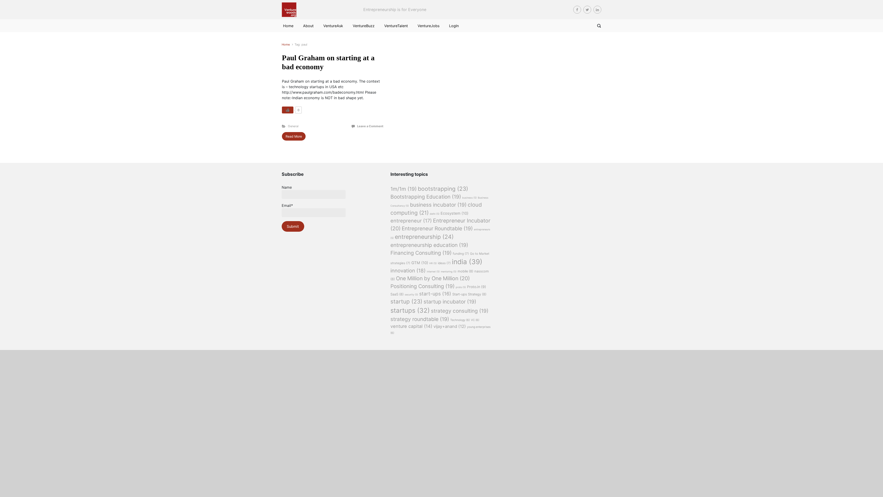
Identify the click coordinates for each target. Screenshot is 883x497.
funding (461, 253)
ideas (444, 263)
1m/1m (403, 189)
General (293, 126)
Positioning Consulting (422, 286)
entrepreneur (411, 221)
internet (433, 271)
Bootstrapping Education (425, 197)
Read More (294, 136)
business (469, 197)
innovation (408, 271)
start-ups (435, 294)
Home (286, 44)
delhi (434, 213)
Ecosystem (454, 213)
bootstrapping (443, 188)
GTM (419, 262)
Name (287, 187)
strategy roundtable (419, 319)
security (411, 294)
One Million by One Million (433, 278)
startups (410, 310)
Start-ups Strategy (469, 294)
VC (475, 320)
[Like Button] (287, 110)
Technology (460, 320)
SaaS (397, 294)
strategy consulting (459, 311)
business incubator (438, 205)
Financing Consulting (421, 253)
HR (433, 263)
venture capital (411, 326)
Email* (287, 205)
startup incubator (450, 301)
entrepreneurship (424, 236)
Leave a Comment (370, 126)
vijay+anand (449, 326)
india (467, 262)
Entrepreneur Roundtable (437, 228)
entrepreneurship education (429, 245)
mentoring (448, 271)
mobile (465, 271)
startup (406, 301)
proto (461, 287)
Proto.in (476, 287)
